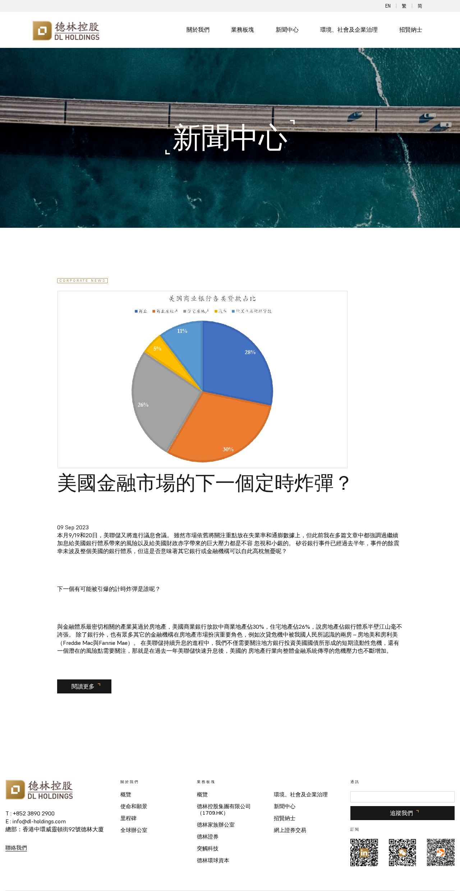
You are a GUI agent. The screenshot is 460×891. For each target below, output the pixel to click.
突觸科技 (207, 848)
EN (388, 6)
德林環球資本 (213, 860)
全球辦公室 (133, 830)
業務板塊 (242, 29)
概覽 (125, 794)
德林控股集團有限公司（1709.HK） (224, 809)
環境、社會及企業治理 (349, 29)
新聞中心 (287, 29)
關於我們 (198, 29)
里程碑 (128, 818)
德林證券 (207, 836)
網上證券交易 (290, 830)
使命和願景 (133, 806)
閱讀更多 (83, 686)
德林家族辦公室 (216, 825)
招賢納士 (410, 29)
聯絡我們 (16, 847)
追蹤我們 (401, 813)
